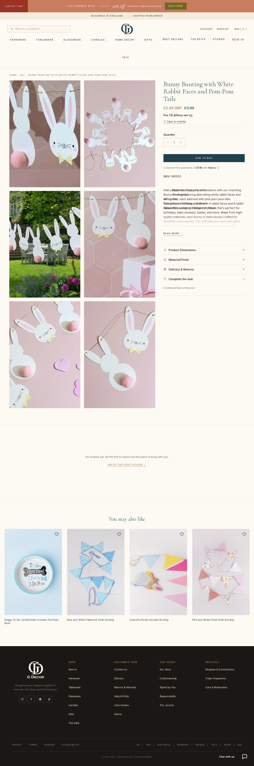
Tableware (44, 39)
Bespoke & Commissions (219, 669)
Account (206, 29)
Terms (33, 744)
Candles (98, 39)
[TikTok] (49, 699)
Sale (125, 57)
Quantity (169, 134)
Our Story (165, 669)
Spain (227, 744)
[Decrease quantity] (167, 142)
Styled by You (168, 687)
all (22, 75)
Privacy (17, 744)
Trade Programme (215, 678)
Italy (214, 744)
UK (138, 744)
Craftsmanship (168, 678)
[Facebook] (31, 699)
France (200, 744)
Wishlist (223, 29)
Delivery (119, 678)
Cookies (49, 744)
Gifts (148, 39)
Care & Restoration (216, 687)
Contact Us (120, 669)
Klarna (117, 714)
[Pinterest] (40, 699)
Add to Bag (204, 158)
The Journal (167, 705)
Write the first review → (127, 464)
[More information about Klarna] (218, 167)
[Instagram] (22, 699)
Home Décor (124, 39)
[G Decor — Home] (127, 29)
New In (238, 39)
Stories (219, 39)
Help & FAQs (121, 696)
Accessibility (70, 744)
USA (148, 744)
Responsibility (168, 696)
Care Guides (121, 705)
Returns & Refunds (125, 687)
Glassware (72, 39)
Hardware (18, 39)
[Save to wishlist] (57, 534)
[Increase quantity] (181, 142)
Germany (183, 744)
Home (13, 75)
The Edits (198, 39)
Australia (164, 744)
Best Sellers (173, 39)
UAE (239, 744)
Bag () (240, 29)
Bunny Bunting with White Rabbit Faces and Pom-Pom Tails (72, 75)
